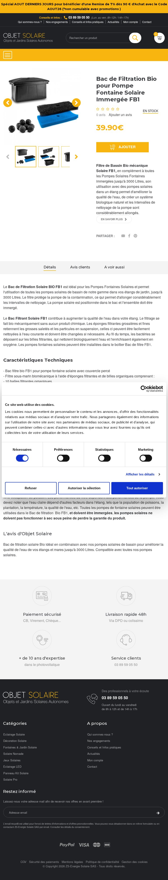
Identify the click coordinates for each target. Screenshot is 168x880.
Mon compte (130, 22)
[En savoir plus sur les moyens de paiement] (67, 844)
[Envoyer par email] (123, 236)
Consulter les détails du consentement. (70, 827)
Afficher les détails (140, 474)
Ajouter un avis (120, 114)
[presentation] (7, 102)
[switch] (63, 458)
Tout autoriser (137, 488)
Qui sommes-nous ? (30, 22)
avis (100, 114)
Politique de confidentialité (102, 862)
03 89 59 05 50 (78, 17)
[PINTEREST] (135, 236)
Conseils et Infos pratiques (87, 22)
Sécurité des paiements (44, 862)
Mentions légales (72, 862)
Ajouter (127, 146)
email (46, 827)
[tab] (50, 267)
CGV (23, 862)
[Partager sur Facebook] (129, 236)
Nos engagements (57, 22)
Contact (146, 22)
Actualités (113, 22)
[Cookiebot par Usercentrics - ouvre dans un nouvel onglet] (144, 388)
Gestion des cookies (135, 862)
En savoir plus (112, 219)
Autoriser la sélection (84, 488)
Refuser (31, 488)
